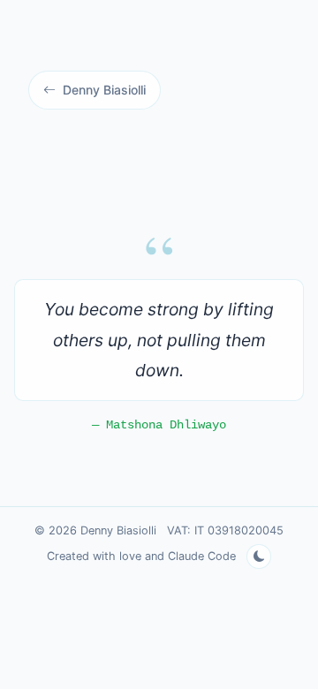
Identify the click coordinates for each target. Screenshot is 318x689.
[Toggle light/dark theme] (258, 556)
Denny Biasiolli (104, 89)
